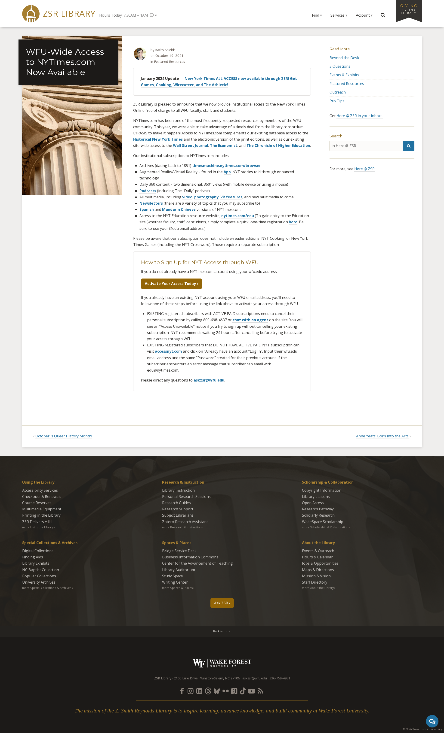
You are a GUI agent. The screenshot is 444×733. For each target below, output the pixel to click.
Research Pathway (318, 509)
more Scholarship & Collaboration (325, 527)
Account (363, 15)
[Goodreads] (234, 691)
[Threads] (207, 691)
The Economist (223, 145)
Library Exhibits (35, 563)
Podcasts (147, 190)
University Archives (38, 582)
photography (206, 197)
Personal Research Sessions (186, 496)
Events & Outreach (318, 550)
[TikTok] (243, 691)
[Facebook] (181, 691)
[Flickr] (225, 691)
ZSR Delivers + (37, 521)
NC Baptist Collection (40, 569)
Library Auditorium (178, 569)
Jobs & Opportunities (320, 563)
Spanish (146, 209)
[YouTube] (251, 691)
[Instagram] (190, 691)
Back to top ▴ (222, 631)
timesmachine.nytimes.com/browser (226, 165)
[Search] (408, 146)
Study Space (172, 576)
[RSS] (260, 691)
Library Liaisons (316, 496)
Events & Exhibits (344, 74)
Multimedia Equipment (41, 509)
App (227, 171)
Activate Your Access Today (170, 283)
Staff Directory (314, 582)
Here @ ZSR (364, 168)
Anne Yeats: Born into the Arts (382, 436)
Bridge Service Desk (179, 550)
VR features (231, 197)
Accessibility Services (40, 490)
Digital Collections (37, 550)
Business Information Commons (190, 557)
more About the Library (318, 588)
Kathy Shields (165, 49)
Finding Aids (32, 557)
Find (315, 15)
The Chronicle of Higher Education (278, 145)
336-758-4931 (279, 678)
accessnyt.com (168, 351)
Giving (408, 8)
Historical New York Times (158, 139)
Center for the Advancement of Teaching (197, 563)
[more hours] (153, 15)
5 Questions (340, 66)
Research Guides (176, 502)
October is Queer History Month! (63, 436)
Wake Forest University (222, 663)
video (187, 197)
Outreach (338, 92)
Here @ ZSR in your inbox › (359, 115)
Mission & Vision (316, 576)
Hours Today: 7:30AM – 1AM (123, 15)
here (293, 221)
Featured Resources (169, 61)
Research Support (177, 509)
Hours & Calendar (317, 557)
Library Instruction (178, 490)
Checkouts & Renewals (41, 496)
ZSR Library (69, 13)
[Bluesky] (216, 691)
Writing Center (175, 582)
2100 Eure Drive (186, 678)
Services (337, 15)
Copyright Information (321, 490)
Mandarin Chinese (179, 209)
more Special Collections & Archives (46, 588)
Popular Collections (39, 576)
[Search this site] (382, 15)
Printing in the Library (41, 515)
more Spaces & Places (177, 588)
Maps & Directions (318, 569)
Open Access (313, 502)
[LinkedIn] (199, 691)
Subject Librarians (178, 515)
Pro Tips (337, 100)
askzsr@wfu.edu (209, 380)
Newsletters (151, 203)
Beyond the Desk (344, 57)
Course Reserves (36, 502)
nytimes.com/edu (237, 215)
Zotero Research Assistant (185, 521)
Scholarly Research (318, 515)
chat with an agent (250, 319)
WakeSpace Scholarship (322, 521)
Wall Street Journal (190, 145)
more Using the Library (37, 527)
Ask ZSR (221, 603)
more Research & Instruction (182, 527)
